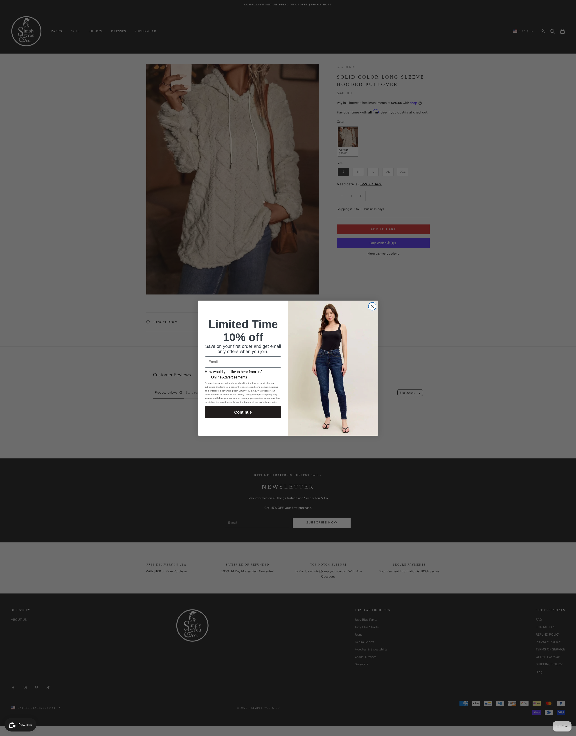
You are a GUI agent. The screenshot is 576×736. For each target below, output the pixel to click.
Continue (243, 412)
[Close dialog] (372, 306)
